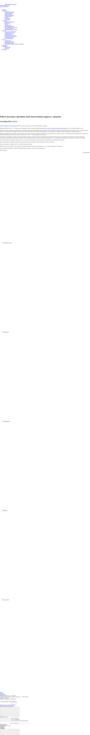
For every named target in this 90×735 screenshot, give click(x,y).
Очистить (2, 727)
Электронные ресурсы (9, 32)
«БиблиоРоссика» (8, 34)
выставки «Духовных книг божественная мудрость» (57, 128)
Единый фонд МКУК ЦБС (10, 31)
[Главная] (1, 692)
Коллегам (4, 45)
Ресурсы (4, 30)
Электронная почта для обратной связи (20, 720)
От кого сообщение (16, 719)
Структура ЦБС (8, 14)
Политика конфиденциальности (6, 706)
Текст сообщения (14, 723)
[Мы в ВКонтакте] (0, 700)
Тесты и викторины (9, 28)
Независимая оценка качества (11, 29)
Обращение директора (9, 11)
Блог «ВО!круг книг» (9, 37)
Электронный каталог (9, 41)
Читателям (4, 20)
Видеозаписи (7, 47)
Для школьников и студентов (11, 27)
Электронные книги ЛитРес (11, 36)
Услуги (3, 39)
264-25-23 (2, 693)
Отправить (2, 728)
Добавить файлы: (3, 724)
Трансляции (4, 46)
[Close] (9, 711)
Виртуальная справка (9, 26)
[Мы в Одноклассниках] (2, 700)
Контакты (4, 49)
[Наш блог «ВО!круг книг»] (5, 700)
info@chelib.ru (3, 694)
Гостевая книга (8, 25)
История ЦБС (8, 18)
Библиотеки (7, 22)
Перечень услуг (8, 40)
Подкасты (7, 48)
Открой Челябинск (9, 38)
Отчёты (6, 17)
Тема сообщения (15, 718)
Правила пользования (9, 15)
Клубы (6, 24)
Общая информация (9, 13)
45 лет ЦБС (7, 19)
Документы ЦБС (8, 16)
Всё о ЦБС (4, 10)
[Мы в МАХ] (3, 700)
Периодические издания (10, 35)
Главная (4, 9)
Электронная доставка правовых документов (14, 43)
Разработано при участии (7, 704)
